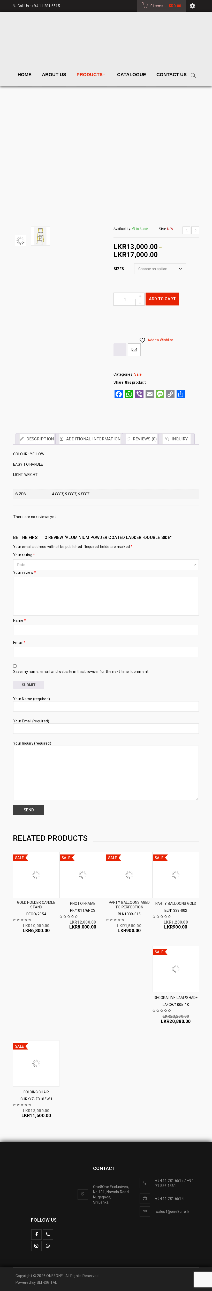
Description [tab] (39, 353)
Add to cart (162, 213)
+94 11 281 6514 (169, 1278)
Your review (24, 487)
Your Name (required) (31, 613)
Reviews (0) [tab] (144, 353)
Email (19, 557)
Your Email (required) (31, 635)
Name (19, 535)
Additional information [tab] (93, 353)
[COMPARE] (119, 264)
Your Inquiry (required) (32, 658)
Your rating (24, 469)
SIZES (118, 183)
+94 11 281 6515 (46, 6)
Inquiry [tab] (179, 353)
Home (42, 124)
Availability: (122, 143)
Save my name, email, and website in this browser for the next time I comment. (81, 586)
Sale (59, 124)
